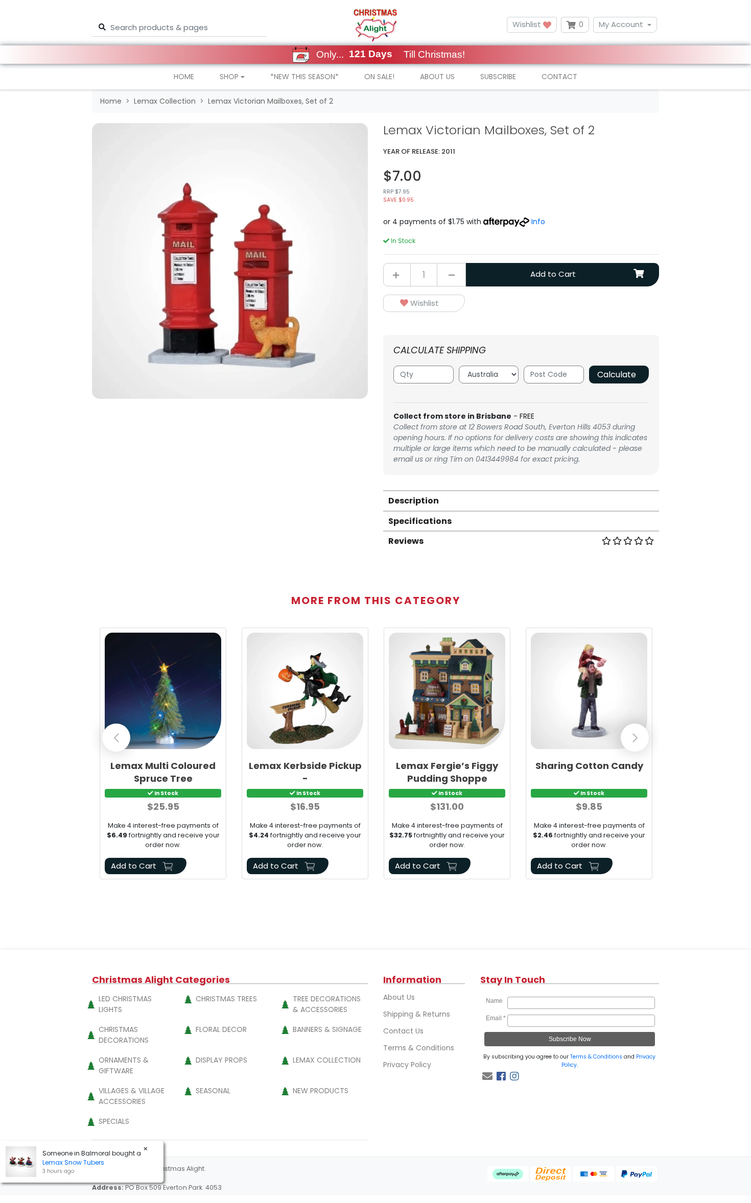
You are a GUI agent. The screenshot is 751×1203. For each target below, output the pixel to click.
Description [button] (413, 501)
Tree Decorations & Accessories (327, 1004)
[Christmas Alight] (375, 24)
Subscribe (498, 76)
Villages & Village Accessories (132, 1096)
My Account (621, 24)
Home (184, 76)
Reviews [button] (406, 541)
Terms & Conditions (418, 1048)
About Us (437, 76)
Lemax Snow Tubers (73, 1162)
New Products (320, 1091)
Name (496, 1000)
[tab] (521, 500)
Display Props (221, 1060)
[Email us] (487, 1076)
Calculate (616, 374)
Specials (114, 1121)
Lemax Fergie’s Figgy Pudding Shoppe (447, 772)
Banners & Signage (327, 1029)
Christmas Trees (226, 999)
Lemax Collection (327, 1060)
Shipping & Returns (416, 1014)
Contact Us (403, 1031)
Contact (559, 76)
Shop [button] (229, 76)
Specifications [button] (420, 521)
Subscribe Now (570, 1039)
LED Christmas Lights (125, 1004)
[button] (424, 303)
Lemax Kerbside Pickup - (305, 772)
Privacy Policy (407, 1065)
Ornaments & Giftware (124, 1065)
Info (538, 221)
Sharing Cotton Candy (589, 765)
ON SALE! (379, 76)
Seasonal (213, 1091)
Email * (496, 1018)
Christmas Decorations (124, 1034)
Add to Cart (553, 274)
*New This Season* (304, 76)
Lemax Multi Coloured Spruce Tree (163, 772)
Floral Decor (221, 1029)
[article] (163, 755)
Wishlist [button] (527, 24)
